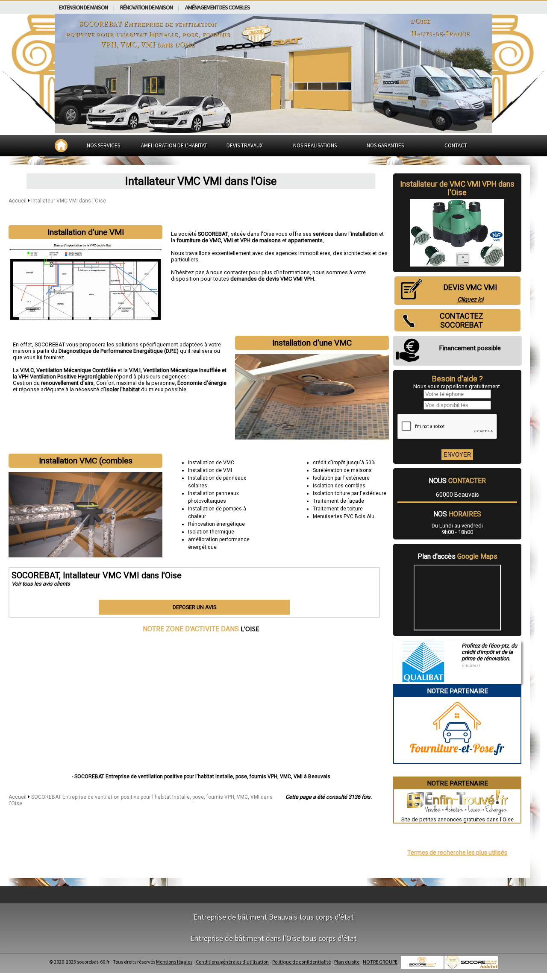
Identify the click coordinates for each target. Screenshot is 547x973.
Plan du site (346, 961)
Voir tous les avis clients (41, 583)
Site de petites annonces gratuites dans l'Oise (457, 819)
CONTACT (455, 145)
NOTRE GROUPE (380, 961)
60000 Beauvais (457, 494)
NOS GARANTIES (385, 145)
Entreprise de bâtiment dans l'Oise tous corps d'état (273, 938)
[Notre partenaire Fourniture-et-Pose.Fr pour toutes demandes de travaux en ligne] (457, 759)
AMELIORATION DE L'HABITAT (174, 145)
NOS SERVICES (103, 145)
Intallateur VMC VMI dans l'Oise (68, 201)
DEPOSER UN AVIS (194, 607)
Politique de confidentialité (301, 961)
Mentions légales (174, 961)
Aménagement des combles (217, 7)
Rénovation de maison (146, 7)
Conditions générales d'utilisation (232, 961)
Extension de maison (83, 7)
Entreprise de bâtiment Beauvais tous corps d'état (273, 917)
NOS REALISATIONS (315, 145)
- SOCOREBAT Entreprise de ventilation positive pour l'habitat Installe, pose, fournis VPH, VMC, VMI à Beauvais (201, 777)
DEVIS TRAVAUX (244, 145)
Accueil (17, 201)
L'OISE (250, 628)
